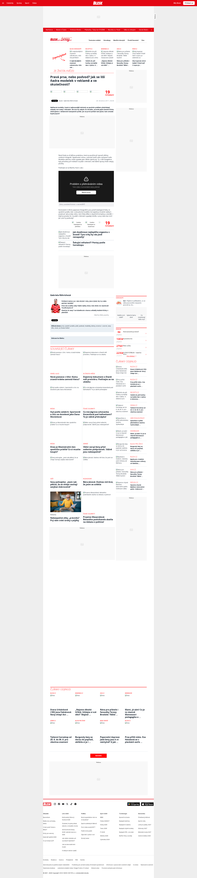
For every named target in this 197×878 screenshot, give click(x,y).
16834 (119, 339)
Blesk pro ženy (136, 444)
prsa (62, 326)
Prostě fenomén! (133, 40)
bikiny (93, 326)
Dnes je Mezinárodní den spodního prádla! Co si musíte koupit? (65, 449)
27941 (119, 346)
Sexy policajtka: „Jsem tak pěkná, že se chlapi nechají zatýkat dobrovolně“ (63, 484)
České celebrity (89, 409)
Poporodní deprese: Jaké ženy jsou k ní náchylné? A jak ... (110, 739)
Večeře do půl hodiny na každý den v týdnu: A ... (91, 63)
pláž (76, 326)
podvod (81, 326)
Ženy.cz (134, 49)
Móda (52, 409)
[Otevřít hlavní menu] (3, 3)
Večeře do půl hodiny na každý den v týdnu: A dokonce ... (138, 397)
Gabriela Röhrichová (71, 101)
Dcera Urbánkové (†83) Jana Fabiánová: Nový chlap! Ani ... (138, 371)
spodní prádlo (70, 326)
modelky (87, 326)
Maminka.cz (105, 49)
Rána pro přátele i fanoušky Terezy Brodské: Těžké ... (123, 63)
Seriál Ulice (54, 374)
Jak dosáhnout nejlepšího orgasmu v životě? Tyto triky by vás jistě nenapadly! (91, 234)
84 (119, 332)
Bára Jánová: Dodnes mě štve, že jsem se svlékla (98, 483)
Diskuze (118, 329)
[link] (55, 804)
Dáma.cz (133, 405)
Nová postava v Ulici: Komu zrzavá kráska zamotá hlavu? (65, 378)
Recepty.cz (88, 49)
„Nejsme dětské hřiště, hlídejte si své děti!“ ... (107, 63)
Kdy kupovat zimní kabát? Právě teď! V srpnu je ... (139, 63)
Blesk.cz (133, 366)
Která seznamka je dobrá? (131, 331)
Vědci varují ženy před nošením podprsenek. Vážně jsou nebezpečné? (97, 449)
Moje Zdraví (104, 721)
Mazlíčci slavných (119, 40)
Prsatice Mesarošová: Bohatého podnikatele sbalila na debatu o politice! (98, 519)
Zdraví (85, 444)
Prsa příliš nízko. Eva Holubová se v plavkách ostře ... (137, 384)
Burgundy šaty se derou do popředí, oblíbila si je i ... (136, 448)
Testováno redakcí (95, 40)
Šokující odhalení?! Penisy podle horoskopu (89, 243)
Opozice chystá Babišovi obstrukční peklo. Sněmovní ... (137, 487)
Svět (52, 479)
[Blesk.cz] (98, 3)
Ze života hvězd (64, 71)
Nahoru (98, 756)
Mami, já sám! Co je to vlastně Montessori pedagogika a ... (138, 436)
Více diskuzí (131, 356)
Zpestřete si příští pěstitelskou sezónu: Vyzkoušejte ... (137, 423)
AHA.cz (119, 49)
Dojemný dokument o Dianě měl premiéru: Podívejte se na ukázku (98, 379)
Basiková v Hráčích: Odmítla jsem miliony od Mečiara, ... (138, 461)
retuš (56, 328)
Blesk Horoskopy (75, 49)
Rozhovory (87, 479)
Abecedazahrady (137, 418)
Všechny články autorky (101, 315)
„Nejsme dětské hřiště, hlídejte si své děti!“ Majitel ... (85, 712)
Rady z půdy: (127, 345)
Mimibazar (134, 431)
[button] (133, 804)
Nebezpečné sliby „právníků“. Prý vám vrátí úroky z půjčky (65, 519)
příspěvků (119, 334)
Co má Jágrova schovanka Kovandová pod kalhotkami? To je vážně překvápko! (97, 414)
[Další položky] (151, 29)
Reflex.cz (134, 482)
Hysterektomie (127, 338)
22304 (119, 353)
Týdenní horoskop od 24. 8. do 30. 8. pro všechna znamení (137, 410)
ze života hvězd (64, 328)
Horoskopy (107, 40)
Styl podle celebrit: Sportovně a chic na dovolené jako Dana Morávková (65, 414)
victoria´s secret (101, 326)
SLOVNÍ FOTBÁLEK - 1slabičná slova (132, 353)
